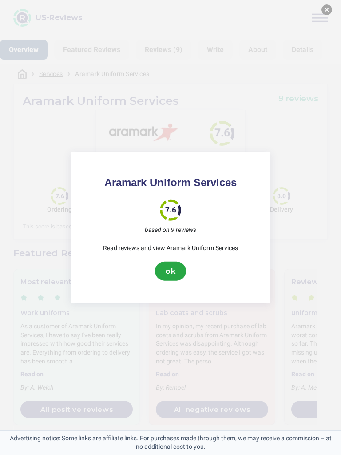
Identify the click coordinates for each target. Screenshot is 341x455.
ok (170, 271)
